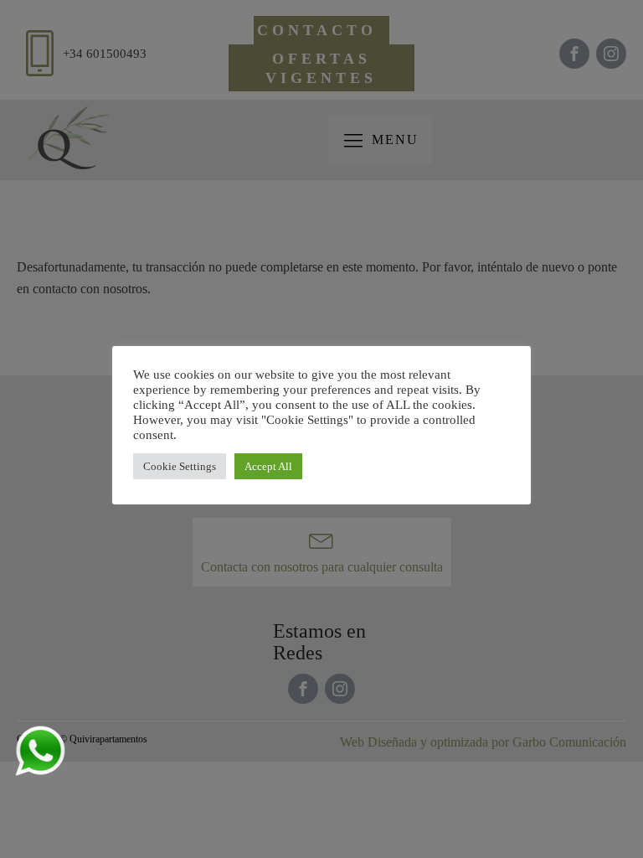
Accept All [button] (268, 466)
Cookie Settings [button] (179, 466)
